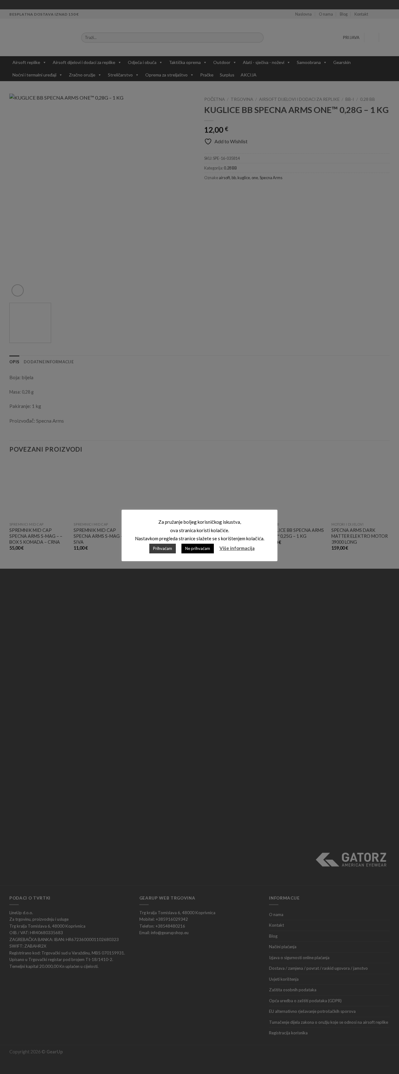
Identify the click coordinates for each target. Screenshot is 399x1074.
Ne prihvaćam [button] (197, 548)
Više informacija (237, 548)
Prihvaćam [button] (162, 548)
